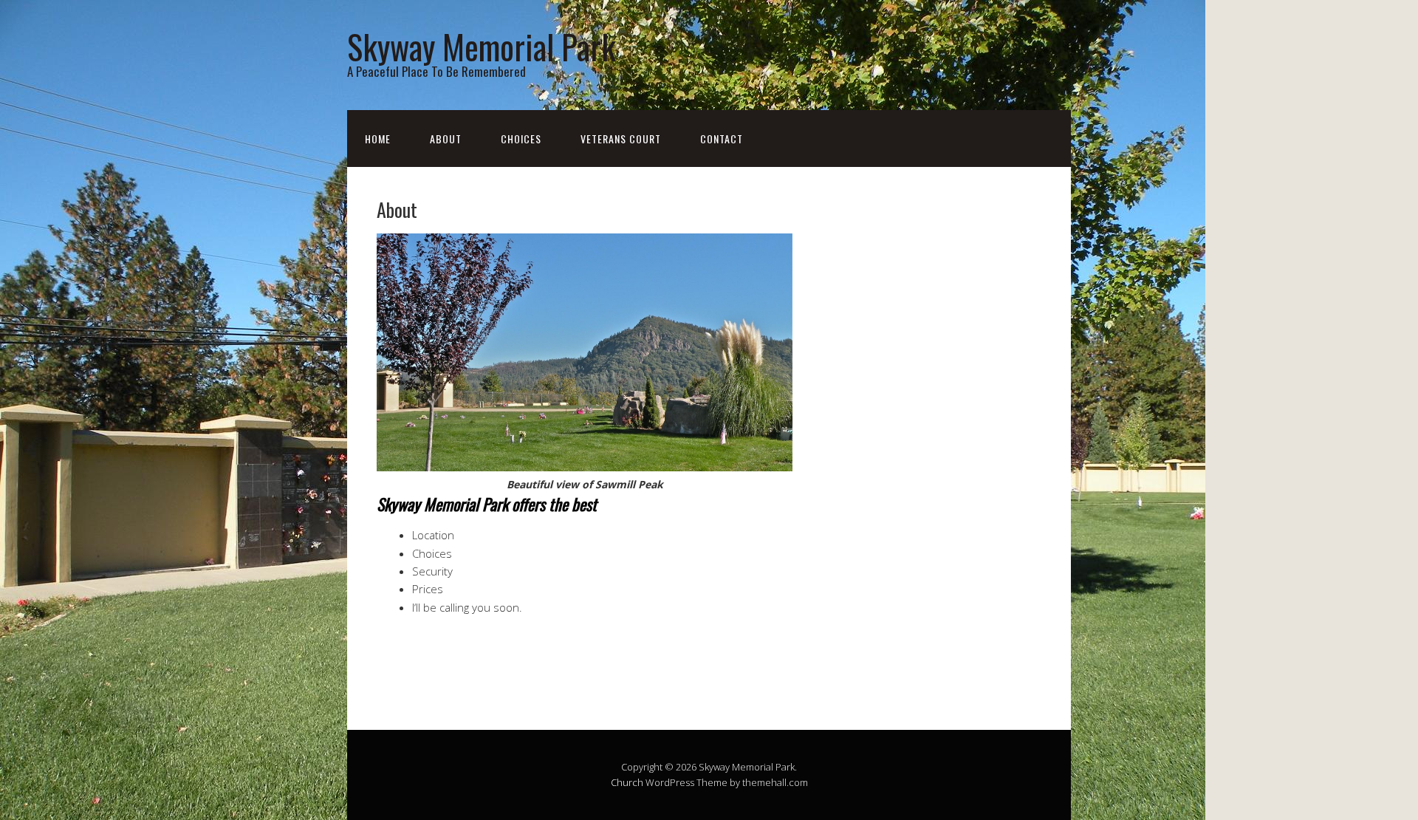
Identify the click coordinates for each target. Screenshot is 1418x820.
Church (627, 782)
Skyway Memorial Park (481, 46)
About (446, 138)
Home (378, 138)
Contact (721, 138)
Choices (521, 138)
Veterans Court (620, 138)
